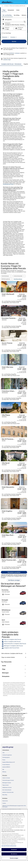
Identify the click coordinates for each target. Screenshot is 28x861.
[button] (14, 665)
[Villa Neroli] (14, 467)
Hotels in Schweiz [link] (6, 777)
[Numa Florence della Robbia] (14, 564)
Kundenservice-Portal (8, 184)
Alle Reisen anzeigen (14, 580)
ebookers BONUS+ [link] (6, 767)
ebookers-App (6, 59)
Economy (13, 37)
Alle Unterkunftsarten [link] (6, 789)
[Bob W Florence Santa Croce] (14, 443)
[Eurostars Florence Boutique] (14, 322)
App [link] (3, 769)
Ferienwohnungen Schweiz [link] (8, 780)
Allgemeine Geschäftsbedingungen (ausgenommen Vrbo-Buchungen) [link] (14, 806)
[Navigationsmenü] (25, 2)
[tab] (4, 10)
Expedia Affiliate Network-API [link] (8, 762)
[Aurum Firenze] (14, 347)
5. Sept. (7, 29)
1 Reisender (4, 37)
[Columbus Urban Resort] (14, 395)
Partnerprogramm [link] (6, 757)
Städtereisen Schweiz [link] (7, 787)
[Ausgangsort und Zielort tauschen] (24, 22)
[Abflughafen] (14, 19)
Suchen (14, 41)
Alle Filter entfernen (18, 279)
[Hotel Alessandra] (14, 491)
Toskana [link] (7, 5)
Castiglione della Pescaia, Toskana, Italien (16, 24)
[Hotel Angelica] (14, 515)
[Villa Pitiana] (14, 419)
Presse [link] (3, 759)
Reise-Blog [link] (4, 794)
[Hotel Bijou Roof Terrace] (14, 539)
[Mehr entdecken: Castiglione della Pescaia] (14, 653)
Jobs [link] (3, 752)
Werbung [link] (4, 771)
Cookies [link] (4, 803)
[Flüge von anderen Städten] (14, 657)
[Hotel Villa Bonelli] (14, 298)
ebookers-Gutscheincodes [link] (8, 792)
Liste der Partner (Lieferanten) (8, 845)
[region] (14, 835)
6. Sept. (20, 29)
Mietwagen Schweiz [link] (6, 782)
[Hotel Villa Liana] (14, 371)
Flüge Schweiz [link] (5, 785)
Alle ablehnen (14, 853)
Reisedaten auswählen (14, 572)
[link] (14, 640)
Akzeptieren (14, 849)
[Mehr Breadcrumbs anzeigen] (2, 5)
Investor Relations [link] (6, 764)
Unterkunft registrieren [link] (7, 755)
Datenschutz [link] (5, 800)
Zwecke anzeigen (14, 858)
